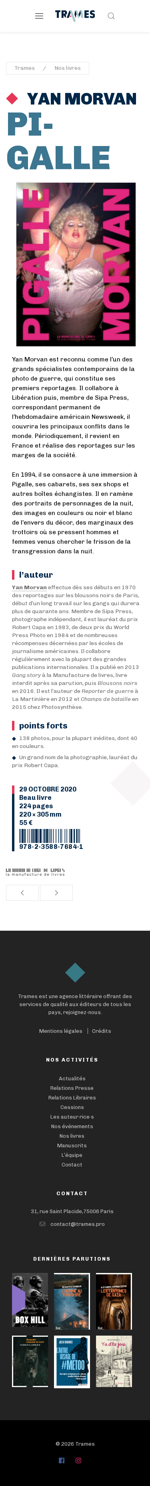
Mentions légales (60, 1031)
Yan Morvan (80, 99)
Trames (24, 68)
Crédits (101, 1031)
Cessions (72, 1107)
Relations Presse (72, 1088)
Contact (72, 1165)
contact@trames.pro (77, 1224)
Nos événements (72, 1126)
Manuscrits (72, 1146)
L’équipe (72, 1155)
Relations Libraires (72, 1098)
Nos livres (67, 68)
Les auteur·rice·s (72, 1117)
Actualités (72, 1078)
